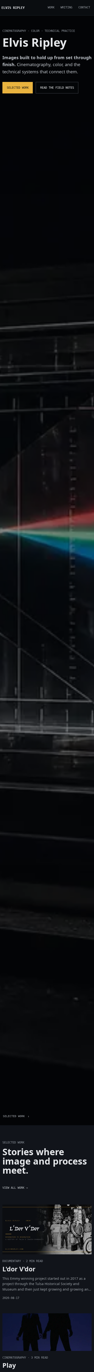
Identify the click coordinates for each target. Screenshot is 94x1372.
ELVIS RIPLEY (13, 8)
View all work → (15, 1187)
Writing (66, 7)
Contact (84, 7)
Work (51, 7)
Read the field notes (57, 87)
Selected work (18, 87)
